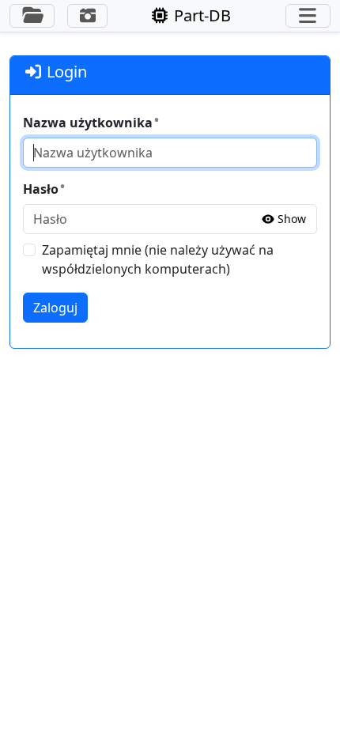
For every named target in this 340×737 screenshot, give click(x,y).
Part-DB (200, 15)
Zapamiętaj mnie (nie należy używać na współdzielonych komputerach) (158, 259)
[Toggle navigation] (308, 16)
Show (292, 219)
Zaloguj (55, 307)
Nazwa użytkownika (88, 122)
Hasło (41, 189)
